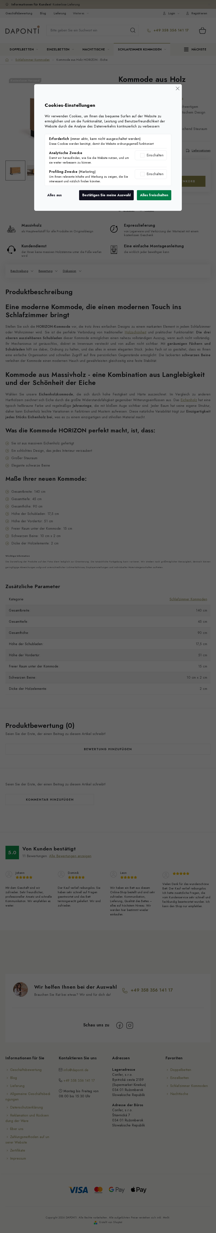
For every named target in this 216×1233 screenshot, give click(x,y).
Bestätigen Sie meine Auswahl (106, 195)
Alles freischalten (154, 195)
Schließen (177, 88)
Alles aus (54, 195)
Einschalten (155, 155)
